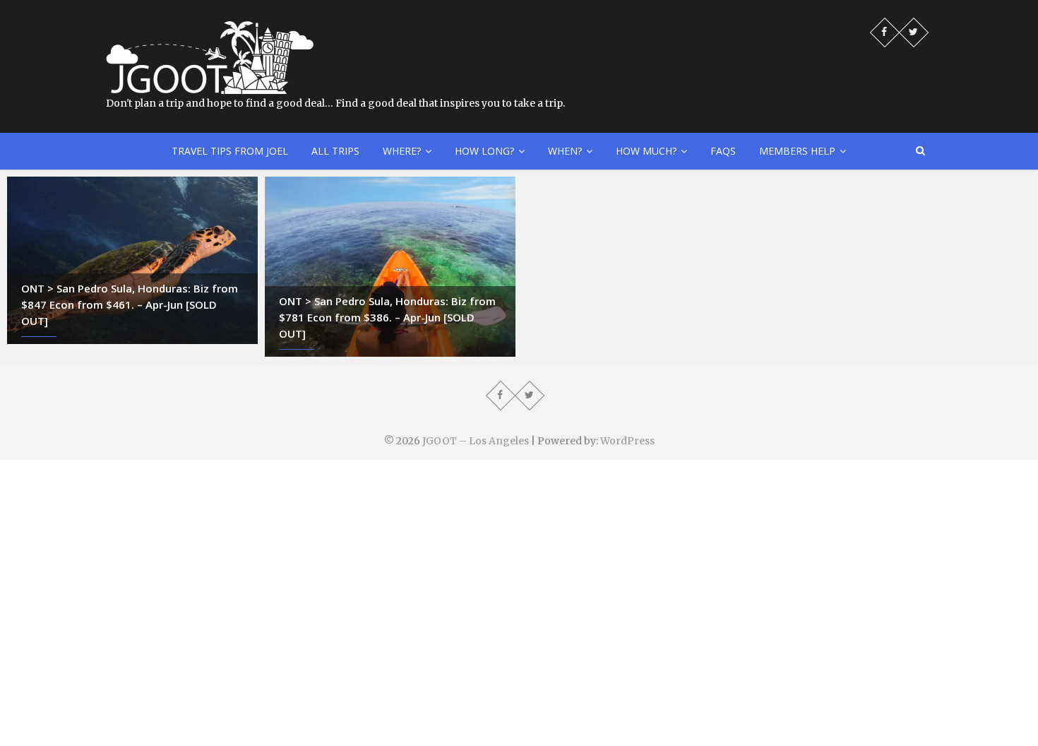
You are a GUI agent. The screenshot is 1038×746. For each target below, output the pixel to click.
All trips (335, 151)
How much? (646, 151)
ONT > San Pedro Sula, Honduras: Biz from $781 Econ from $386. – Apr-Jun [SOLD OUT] (387, 317)
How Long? (484, 151)
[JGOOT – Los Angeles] (210, 29)
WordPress (627, 440)
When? (565, 151)
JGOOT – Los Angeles (475, 440)
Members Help (797, 151)
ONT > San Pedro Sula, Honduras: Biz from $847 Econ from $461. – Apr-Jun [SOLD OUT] (129, 304)
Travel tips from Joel (230, 151)
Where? (402, 151)
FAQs (723, 151)
